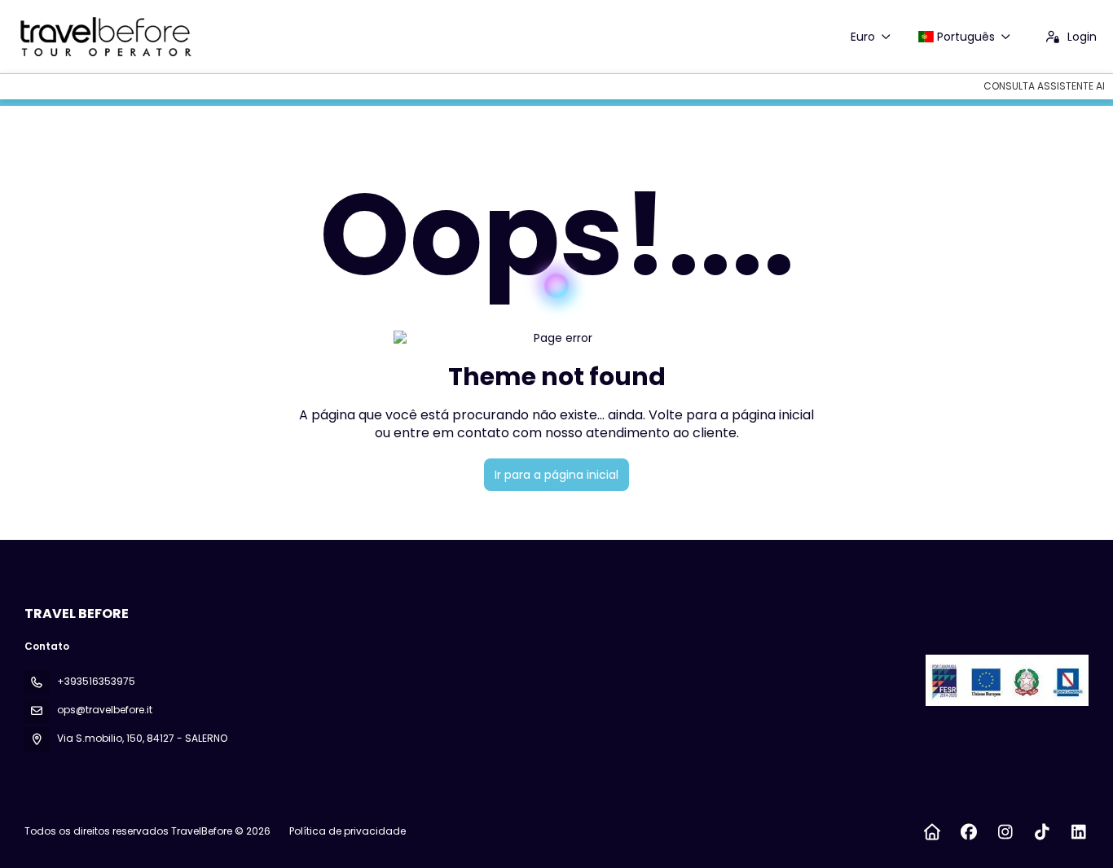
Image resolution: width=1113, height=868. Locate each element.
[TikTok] (1042, 832)
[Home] (932, 832)
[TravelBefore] (1005, 680)
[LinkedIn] (1078, 832)
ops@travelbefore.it (104, 710)
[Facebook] (968, 832)
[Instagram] (1005, 832)
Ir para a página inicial (556, 475)
